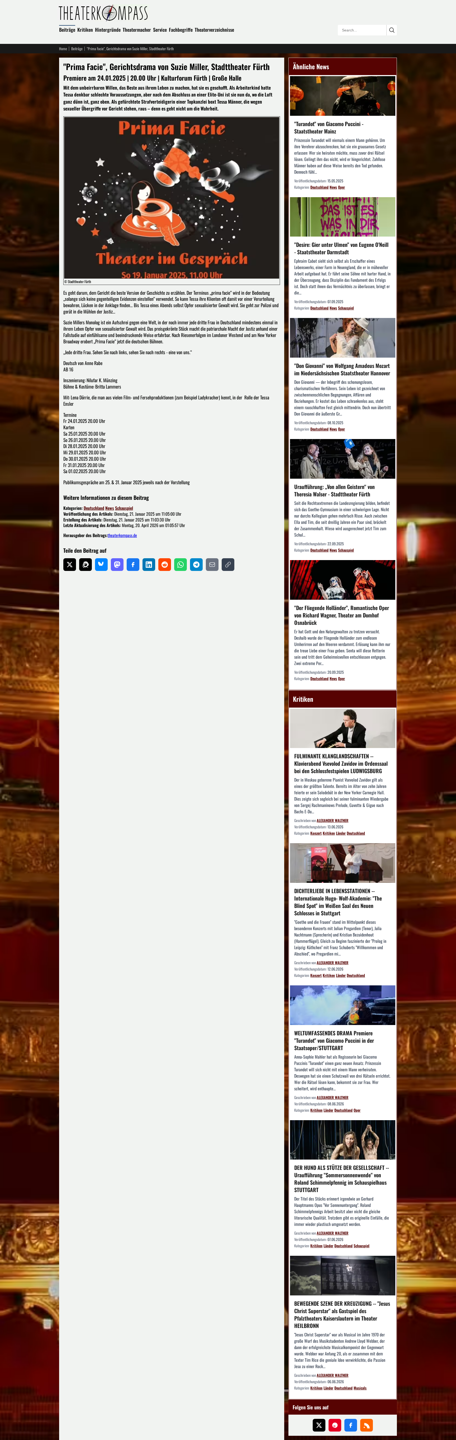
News (109, 508)
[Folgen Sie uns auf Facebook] (350, 1425)
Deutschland (94, 508)
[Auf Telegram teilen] (196, 564)
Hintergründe (108, 29)
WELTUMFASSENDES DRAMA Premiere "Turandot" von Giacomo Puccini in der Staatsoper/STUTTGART (334, 1040)
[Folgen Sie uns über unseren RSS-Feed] (366, 1425)
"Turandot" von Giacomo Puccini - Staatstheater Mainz (328, 127)
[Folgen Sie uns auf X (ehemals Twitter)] (319, 1425)
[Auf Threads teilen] (85, 564)
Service (160, 29)
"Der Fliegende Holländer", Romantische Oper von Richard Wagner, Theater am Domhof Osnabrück (341, 615)
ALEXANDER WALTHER (332, 820)
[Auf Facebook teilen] (133, 564)
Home (63, 48)
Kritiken (85, 29)
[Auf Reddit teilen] (164, 564)
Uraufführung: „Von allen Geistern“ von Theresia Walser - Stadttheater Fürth (334, 490)
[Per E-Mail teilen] (212, 564)
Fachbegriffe (181, 29)
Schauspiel (124, 508)
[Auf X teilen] (69, 564)
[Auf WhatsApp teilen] (180, 564)
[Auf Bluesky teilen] (101, 564)
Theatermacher (137, 29)
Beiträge (67, 29)
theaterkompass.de (122, 535)
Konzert (316, 833)
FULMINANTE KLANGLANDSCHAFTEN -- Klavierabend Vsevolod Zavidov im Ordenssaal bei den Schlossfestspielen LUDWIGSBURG (341, 763)
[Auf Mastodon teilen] (117, 564)
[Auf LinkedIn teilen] (148, 564)
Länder (341, 833)
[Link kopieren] (228, 564)
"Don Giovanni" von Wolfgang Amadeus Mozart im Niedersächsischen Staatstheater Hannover (342, 369)
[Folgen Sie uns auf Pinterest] (335, 1425)
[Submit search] (391, 30)
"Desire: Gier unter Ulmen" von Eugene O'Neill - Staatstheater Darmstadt (341, 248)
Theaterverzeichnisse (214, 29)
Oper (341, 187)
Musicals (360, 1388)
